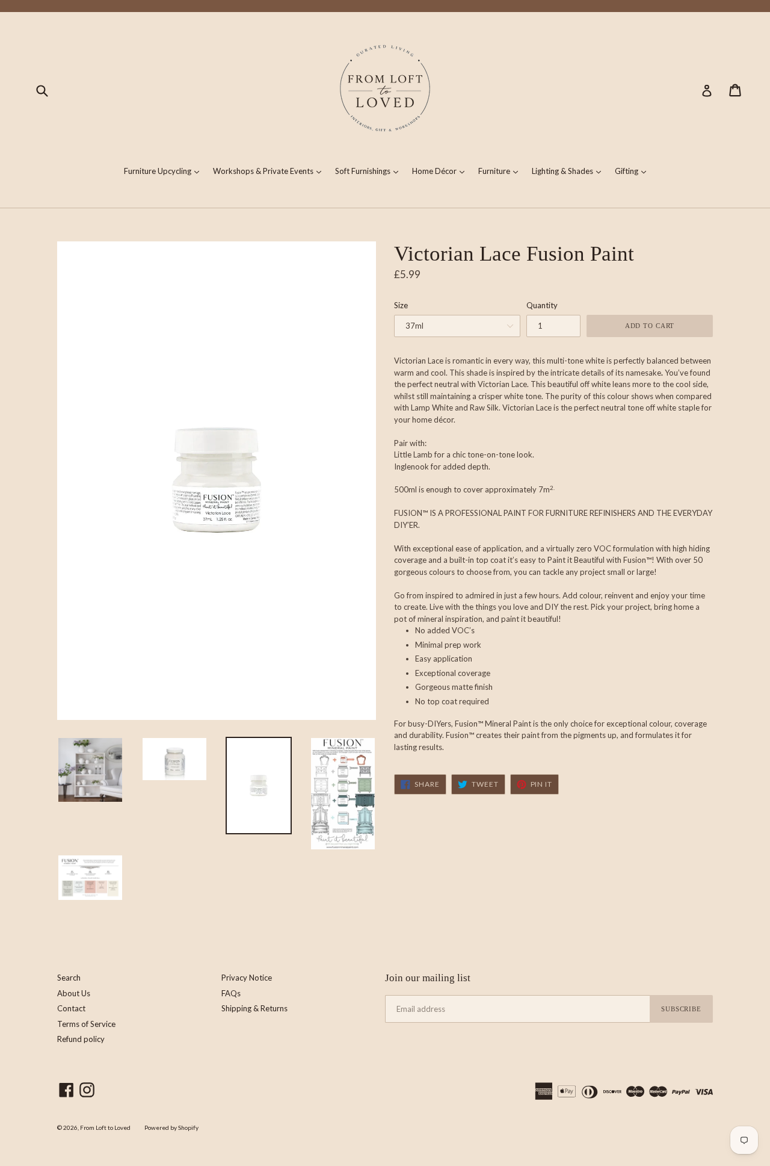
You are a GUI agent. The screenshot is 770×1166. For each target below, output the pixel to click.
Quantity (542, 305)
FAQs (231, 993)
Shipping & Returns (254, 1008)
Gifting (633, 171)
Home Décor (441, 171)
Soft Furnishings (369, 171)
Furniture (501, 171)
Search (69, 977)
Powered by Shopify (171, 1127)
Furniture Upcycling (164, 171)
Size (401, 305)
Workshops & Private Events (270, 171)
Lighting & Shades (569, 171)
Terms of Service (86, 1024)
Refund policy (81, 1039)
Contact (71, 1008)
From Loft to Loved (105, 1127)
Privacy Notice (246, 977)
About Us (73, 993)
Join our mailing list (427, 978)
